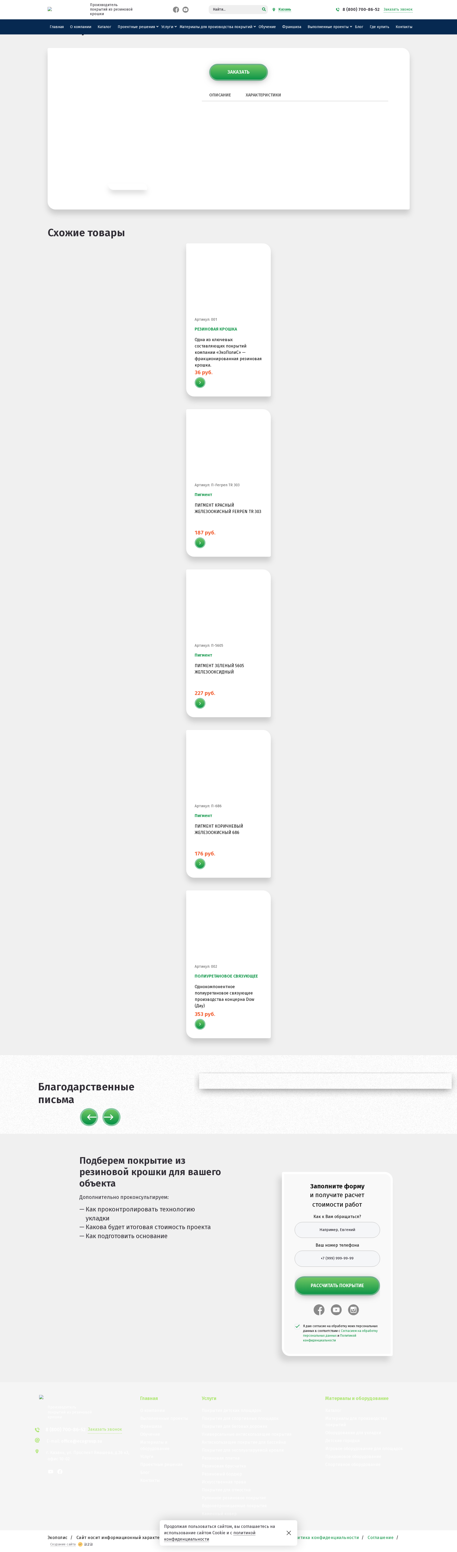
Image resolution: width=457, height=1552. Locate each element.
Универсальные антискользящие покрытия (247, 1434)
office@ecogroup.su (81, 1441)
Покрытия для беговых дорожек (234, 1426)
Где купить (379, 27)
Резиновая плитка (221, 1458)
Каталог (104, 27)
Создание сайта (63, 1544)
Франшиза (291, 27)
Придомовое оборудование (353, 1456)
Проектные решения (136, 27)
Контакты (404, 27)
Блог (359, 27)
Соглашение (381, 1537)
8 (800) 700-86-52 (361, 9)
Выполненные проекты (328, 27)
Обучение (267, 27)
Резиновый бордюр (222, 1474)
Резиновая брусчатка (224, 1466)
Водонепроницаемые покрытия (234, 1505)
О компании (80, 27)
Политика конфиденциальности (324, 1537)
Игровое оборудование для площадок (364, 1448)
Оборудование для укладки (353, 1432)
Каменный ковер (219, 1513)
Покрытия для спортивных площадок (240, 1418)
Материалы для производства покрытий (216, 27)
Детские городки (342, 1440)
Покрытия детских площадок (231, 1410)
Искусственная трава (224, 1481)
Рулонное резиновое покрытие (234, 1497)
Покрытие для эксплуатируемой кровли (243, 1450)
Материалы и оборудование (155, 1445)
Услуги (167, 27)
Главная (57, 27)
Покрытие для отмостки (226, 1489)
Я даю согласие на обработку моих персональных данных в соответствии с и (340, 1333)
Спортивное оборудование (353, 1464)
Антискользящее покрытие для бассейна (244, 1442)
